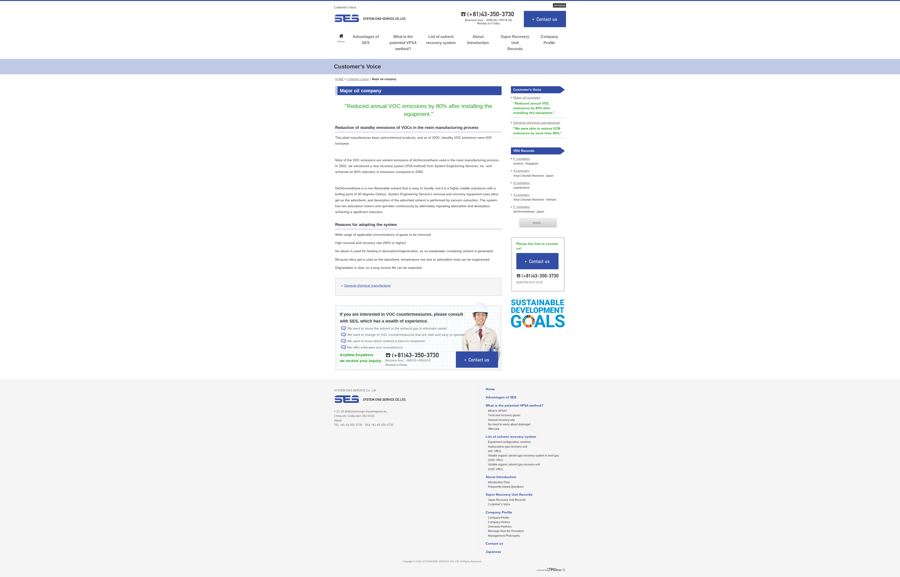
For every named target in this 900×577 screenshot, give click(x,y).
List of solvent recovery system (441, 40)
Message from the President (506, 531)
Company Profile (549, 40)
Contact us (494, 543)
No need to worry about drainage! (509, 424)
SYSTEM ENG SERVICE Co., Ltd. (370, 18)
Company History (499, 522)
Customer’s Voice (358, 79)
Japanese (493, 552)
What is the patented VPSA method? (403, 43)
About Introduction (478, 40)
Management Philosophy (504, 535)
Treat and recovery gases (504, 415)
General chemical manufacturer (367, 285)
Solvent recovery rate (501, 420)
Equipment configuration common (509, 442)
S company (521, 183)
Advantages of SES (366, 40)
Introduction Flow (499, 482)
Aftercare (493, 429)
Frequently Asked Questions (506, 486)
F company (521, 159)
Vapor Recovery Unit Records (515, 43)
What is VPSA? (497, 410)
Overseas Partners (500, 526)
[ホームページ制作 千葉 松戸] (549, 571)
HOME (339, 79)
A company (521, 170)
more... (538, 223)
